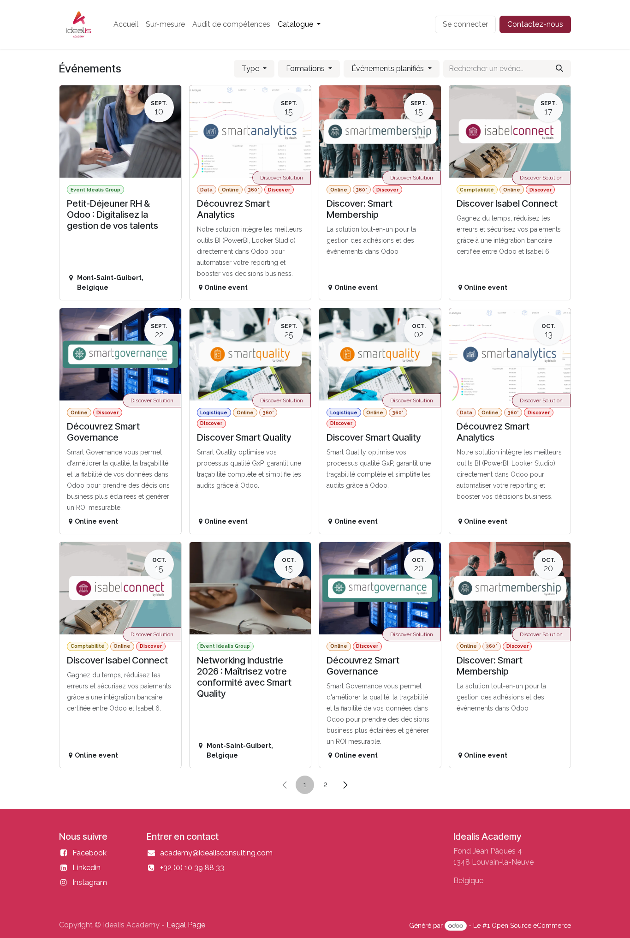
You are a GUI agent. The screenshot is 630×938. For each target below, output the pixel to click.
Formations (306, 68)
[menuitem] (126, 24)
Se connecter (465, 24)
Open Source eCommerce (531, 925)
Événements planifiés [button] (388, 68)
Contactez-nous (535, 24)
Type (251, 68)
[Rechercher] (559, 69)
